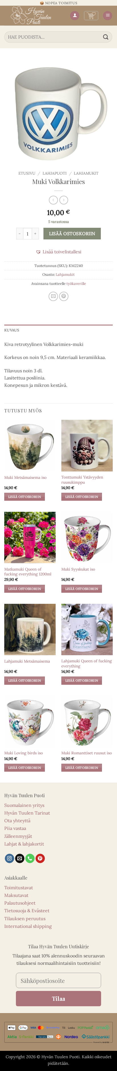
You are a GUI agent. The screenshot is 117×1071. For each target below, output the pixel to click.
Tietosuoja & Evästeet (26, 910)
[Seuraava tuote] (53, 200)
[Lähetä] (106, 36)
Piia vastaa (15, 828)
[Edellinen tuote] (63, 200)
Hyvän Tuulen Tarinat (27, 813)
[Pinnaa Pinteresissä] (63, 296)
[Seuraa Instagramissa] (9, 858)
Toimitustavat (18, 887)
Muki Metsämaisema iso (25, 477)
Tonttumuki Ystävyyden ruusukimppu (82, 480)
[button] (91, 15)
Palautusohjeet (19, 903)
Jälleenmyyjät (18, 836)
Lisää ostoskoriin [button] (24, 497)
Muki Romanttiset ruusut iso (86, 753)
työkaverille (76, 283)
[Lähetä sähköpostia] (19, 858)
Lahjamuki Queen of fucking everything (86, 664)
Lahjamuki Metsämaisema (27, 661)
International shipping (28, 926)
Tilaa (58, 998)
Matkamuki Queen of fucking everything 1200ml (27, 572)
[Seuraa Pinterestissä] (40, 858)
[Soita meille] (30, 858)
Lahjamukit (86, 173)
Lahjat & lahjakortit (24, 844)
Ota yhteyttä (17, 820)
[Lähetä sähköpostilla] (53, 296)
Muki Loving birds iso (23, 753)
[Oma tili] (74, 15)
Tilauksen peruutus (24, 918)
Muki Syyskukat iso (78, 569)
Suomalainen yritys (24, 805)
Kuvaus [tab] (11, 330)
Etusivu (26, 173)
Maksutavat (16, 895)
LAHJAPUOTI (55, 173)
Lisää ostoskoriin (72, 233)
